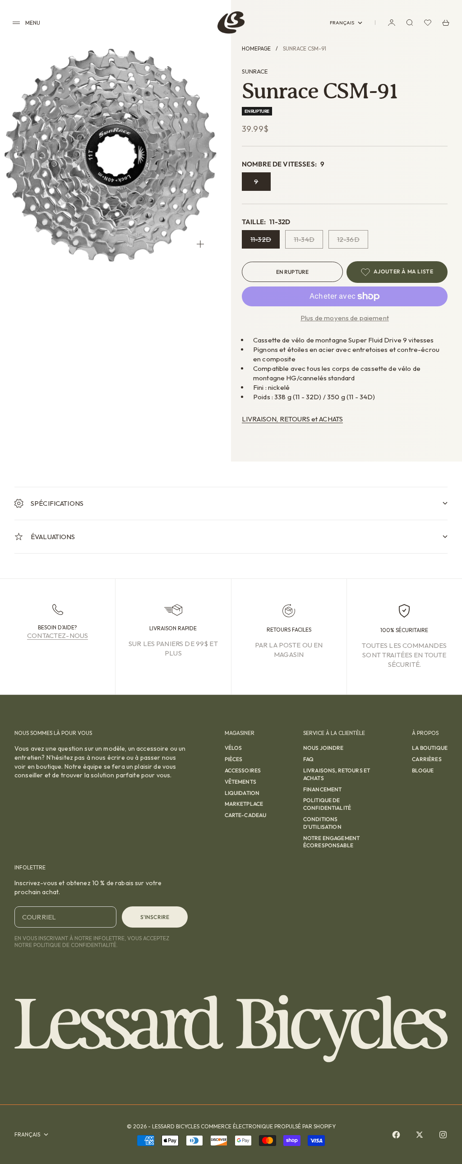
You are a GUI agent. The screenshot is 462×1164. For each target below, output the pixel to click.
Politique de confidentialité (327, 804)
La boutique (430, 747)
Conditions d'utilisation (322, 823)
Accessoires (243, 770)
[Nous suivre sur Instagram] (443, 1134)
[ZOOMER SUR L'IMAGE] (200, 244)
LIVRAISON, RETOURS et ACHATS (292, 419)
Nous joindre (323, 747)
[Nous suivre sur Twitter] (419, 1134)
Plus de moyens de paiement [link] (344, 318)
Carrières (426, 759)
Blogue (423, 770)
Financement (322, 789)
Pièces (234, 759)
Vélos (233, 747)
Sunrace (255, 71)
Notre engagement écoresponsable (331, 842)
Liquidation (242, 793)
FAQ (308, 759)
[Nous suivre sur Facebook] (396, 1134)
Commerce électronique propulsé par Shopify (268, 1126)
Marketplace (244, 803)
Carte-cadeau (246, 815)
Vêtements (240, 781)
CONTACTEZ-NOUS (57, 635)
